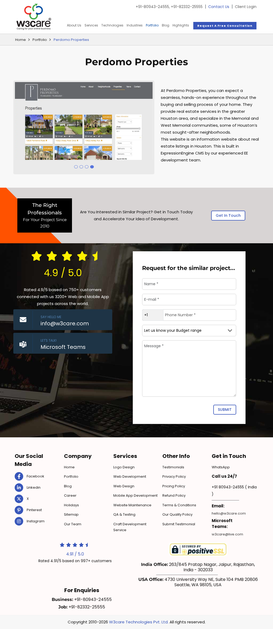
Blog (165, 25)
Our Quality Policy (177, 514)
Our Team (72, 524)
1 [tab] (76, 166)
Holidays (71, 505)
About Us (74, 25)
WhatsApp (221, 467)
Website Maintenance (132, 505)
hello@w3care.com (229, 513)
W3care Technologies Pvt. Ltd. (138, 622)
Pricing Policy (173, 486)
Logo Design (124, 467)
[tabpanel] (84, 121)
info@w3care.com (65, 323)
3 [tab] (87, 166)
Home (20, 39)
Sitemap (71, 514)
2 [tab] (81, 166)
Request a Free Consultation (224, 26)
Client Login (245, 6)
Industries (135, 25)
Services (91, 25)
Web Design (123, 486)
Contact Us (218, 6)
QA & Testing (124, 514)
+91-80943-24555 (153, 6)
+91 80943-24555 (228, 487)
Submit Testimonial (178, 524)
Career (70, 495)
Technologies (112, 25)
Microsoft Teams (63, 347)
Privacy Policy (174, 476)
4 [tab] (92, 166)
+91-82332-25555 (187, 6)
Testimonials (173, 467)
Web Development (129, 476)
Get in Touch (228, 215)
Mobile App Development (135, 495)
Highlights (180, 25)
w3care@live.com (227, 534)
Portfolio (152, 25)
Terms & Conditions (179, 505)
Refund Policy (174, 495)
